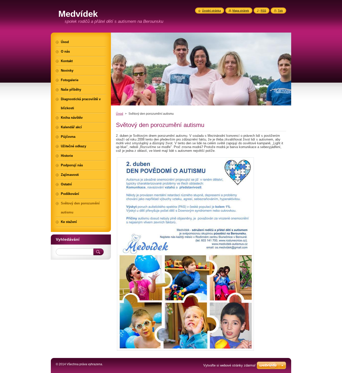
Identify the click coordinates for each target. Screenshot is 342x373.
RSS (263, 10)
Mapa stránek (240, 10)
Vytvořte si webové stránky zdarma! (229, 365)
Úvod (119, 113)
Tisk (280, 10)
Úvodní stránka (211, 10)
